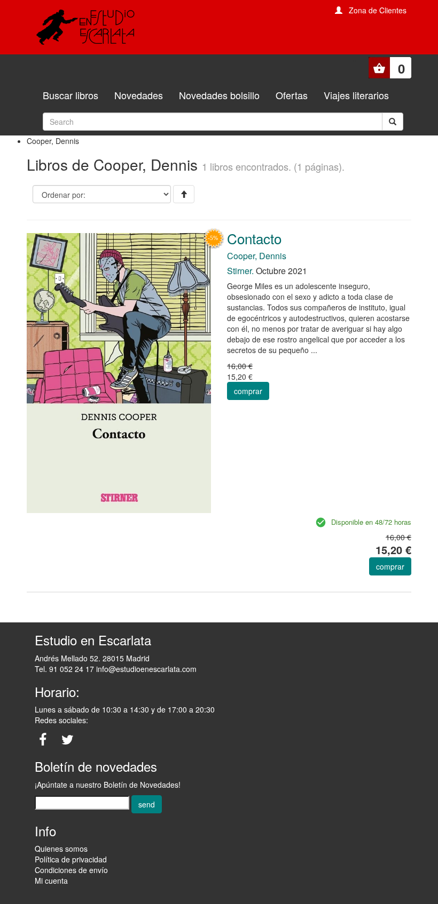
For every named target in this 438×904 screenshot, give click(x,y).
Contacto (254, 238)
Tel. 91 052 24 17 (64, 668)
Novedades (138, 95)
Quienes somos (61, 848)
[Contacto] (119, 372)
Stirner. (240, 271)
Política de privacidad (71, 859)
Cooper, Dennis (256, 256)
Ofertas (292, 95)
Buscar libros (70, 95)
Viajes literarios (356, 95)
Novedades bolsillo (219, 95)
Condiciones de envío (71, 870)
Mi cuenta (51, 880)
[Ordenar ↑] (183, 194)
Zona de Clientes (377, 10)
